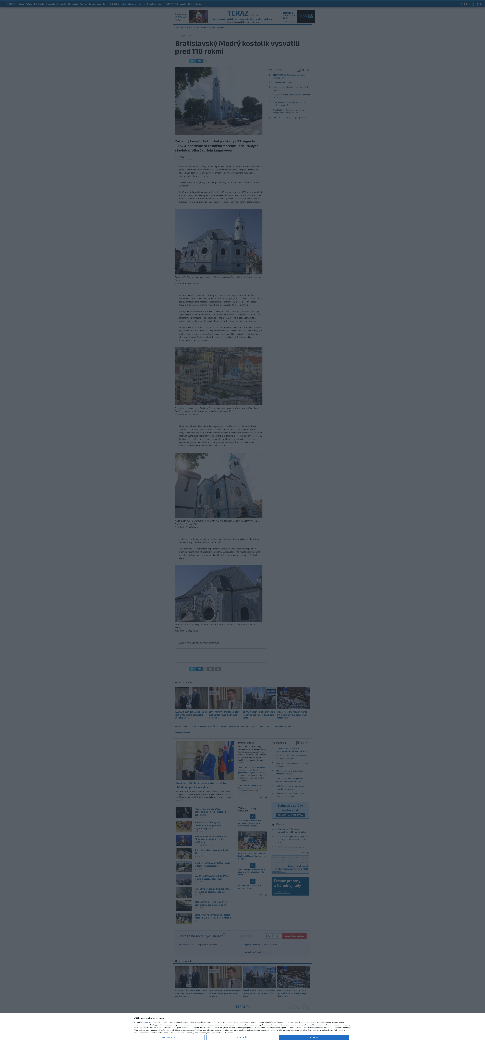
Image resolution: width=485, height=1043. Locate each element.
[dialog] (242, 1028)
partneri (145, 1022)
